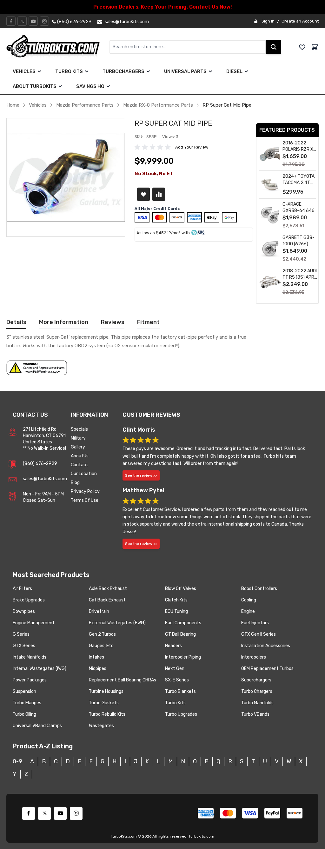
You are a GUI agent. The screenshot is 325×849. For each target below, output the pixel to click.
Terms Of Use (84, 500)
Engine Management (34, 623)
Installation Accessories (265, 645)
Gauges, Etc (101, 645)
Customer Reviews (151, 414)
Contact (79, 465)
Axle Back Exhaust (108, 588)
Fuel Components (183, 623)
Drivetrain (99, 611)
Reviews (112, 322)
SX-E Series (177, 680)
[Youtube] (33, 21)
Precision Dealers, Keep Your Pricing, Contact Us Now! (162, 7)
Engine (248, 611)
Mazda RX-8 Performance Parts (158, 105)
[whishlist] (302, 47)
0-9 (17, 761)
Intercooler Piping (183, 657)
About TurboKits (34, 86)
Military (78, 438)
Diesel (234, 71)
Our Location (84, 473)
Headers (173, 645)
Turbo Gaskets (104, 703)
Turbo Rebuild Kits (107, 714)
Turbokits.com (201, 836)
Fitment (148, 322)
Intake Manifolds (29, 657)
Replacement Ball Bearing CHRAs (122, 680)
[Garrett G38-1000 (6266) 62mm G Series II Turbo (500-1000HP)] (270, 248)
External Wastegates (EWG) (117, 623)
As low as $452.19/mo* (158, 232)
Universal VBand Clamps (37, 725)
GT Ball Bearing (180, 634)
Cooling (248, 600)
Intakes (96, 657)
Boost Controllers (259, 588)
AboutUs (80, 456)
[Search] (273, 47)
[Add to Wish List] (143, 194)
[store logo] (57, 47)
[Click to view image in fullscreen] (66, 177)
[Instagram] (44, 21)
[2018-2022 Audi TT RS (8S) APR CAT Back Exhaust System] (270, 282)
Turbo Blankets (180, 691)
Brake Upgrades (29, 600)
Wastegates (101, 725)
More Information (63, 322)
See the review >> (141, 475)
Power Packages (30, 680)
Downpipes (24, 611)
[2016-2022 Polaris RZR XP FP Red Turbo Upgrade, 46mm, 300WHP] (270, 154)
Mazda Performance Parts (85, 105)
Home (12, 105)
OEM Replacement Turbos (267, 668)
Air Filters (22, 588)
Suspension (24, 691)
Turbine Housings (106, 691)
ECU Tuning (176, 611)
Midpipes (97, 668)
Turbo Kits (69, 71)
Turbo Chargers (256, 691)
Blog (75, 482)
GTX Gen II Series (258, 634)
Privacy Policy (85, 491)
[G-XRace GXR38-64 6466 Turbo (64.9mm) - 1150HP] (270, 215)
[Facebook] (11, 21)
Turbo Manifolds (257, 703)
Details (16, 322)
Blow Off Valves (180, 588)
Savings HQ (90, 86)
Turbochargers (123, 71)
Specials (79, 429)
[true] (39, 71)
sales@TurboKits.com (45, 478)
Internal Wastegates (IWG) (39, 668)
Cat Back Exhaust (107, 600)
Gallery (78, 447)
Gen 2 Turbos (102, 634)
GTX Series (24, 645)
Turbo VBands (255, 714)
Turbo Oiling (24, 714)
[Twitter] (22, 21)
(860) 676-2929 (40, 463)
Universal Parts (185, 71)
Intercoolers (253, 657)
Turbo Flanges (27, 703)
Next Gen (174, 668)
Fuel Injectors (255, 623)
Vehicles (24, 71)
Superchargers (256, 680)
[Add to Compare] (158, 194)
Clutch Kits (176, 600)
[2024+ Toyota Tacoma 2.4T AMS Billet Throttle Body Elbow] (270, 184)
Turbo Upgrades (181, 714)
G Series (21, 634)
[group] (154, 147)
